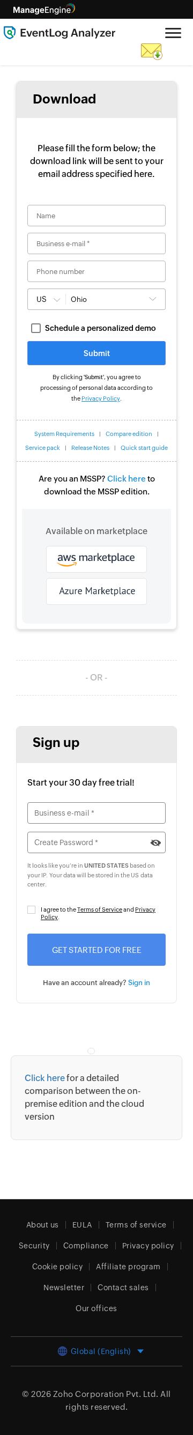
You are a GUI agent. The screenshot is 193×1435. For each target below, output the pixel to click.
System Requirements (64, 434)
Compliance (86, 1245)
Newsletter (63, 1287)
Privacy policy (148, 1245)
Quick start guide (144, 448)
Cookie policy (57, 1266)
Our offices (96, 1308)
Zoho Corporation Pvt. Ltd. (106, 1394)
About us (42, 1225)
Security (34, 1245)
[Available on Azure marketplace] (96, 591)
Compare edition (129, 434)
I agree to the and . (98, 913)
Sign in (139, 983)
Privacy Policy (100, 398)
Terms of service (136, 1225)
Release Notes (90, 448)
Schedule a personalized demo (100, 328)
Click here (126, 478)
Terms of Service (99, 909)
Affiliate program (128, 1266)
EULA (82, 1225)
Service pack (42, 448)
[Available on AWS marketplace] (96, 559)
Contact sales (123, 1287)
